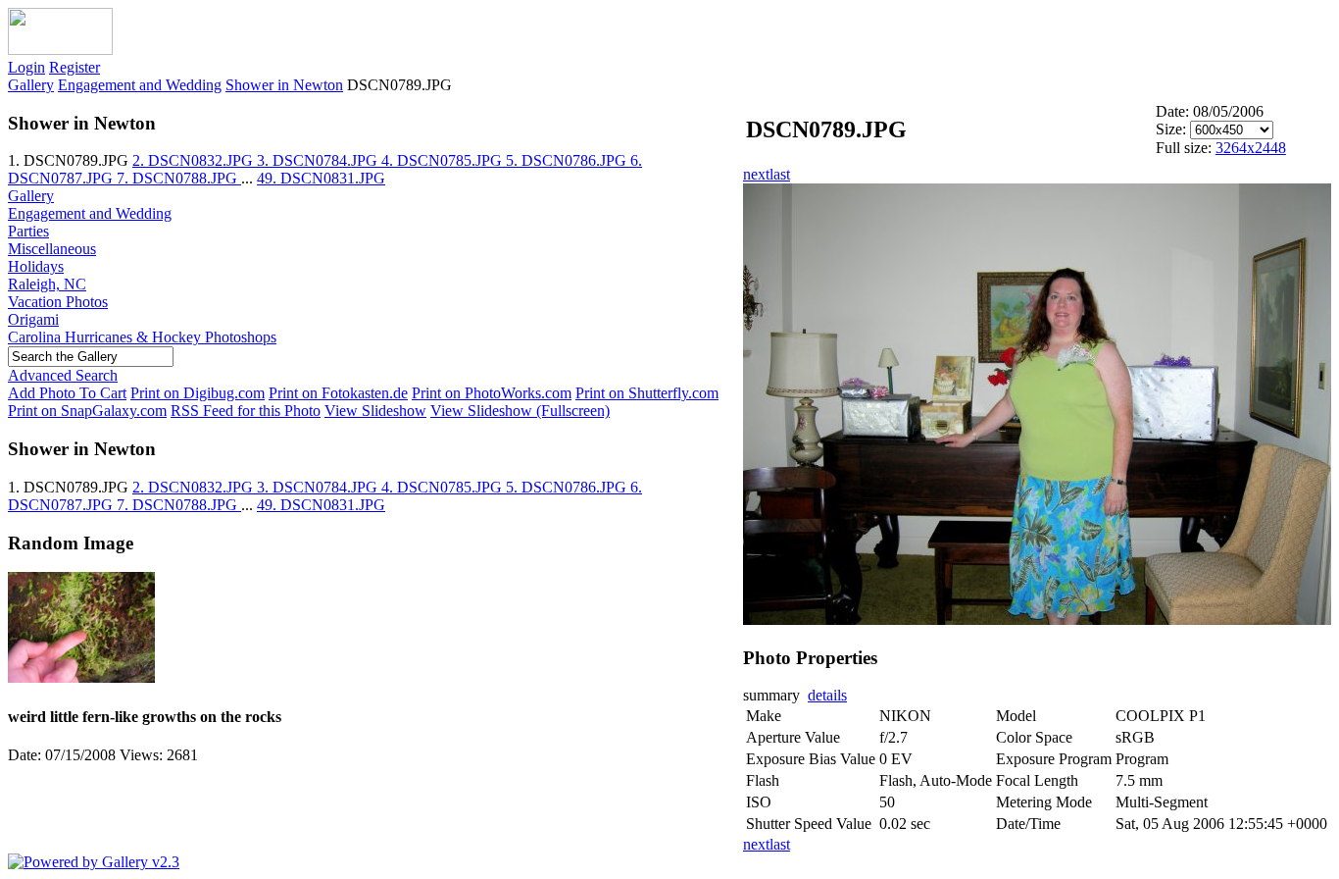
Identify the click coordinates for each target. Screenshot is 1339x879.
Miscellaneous (52, 248)
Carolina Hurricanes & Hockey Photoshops (142, 337)
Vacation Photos (58, 301)
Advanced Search (63, 375)
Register (74, 67)
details (827, 695)
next (756, 174)
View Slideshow (375, 410)
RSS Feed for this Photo (246, 410)
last (779, 174)
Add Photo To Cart (67, 393)
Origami (33, 319)
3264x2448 (1250, 147)
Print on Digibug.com (197, 393)
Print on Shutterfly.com (647, 393)
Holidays (36, 266)
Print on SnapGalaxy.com (87, 410)
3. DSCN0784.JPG (319, 160)
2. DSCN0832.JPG (194, 160)
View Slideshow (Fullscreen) (520, 410)
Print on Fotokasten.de (338, 393)
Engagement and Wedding (140, 85)
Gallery (31, 85)
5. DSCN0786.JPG (568, 160)
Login (26, 67)
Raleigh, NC (47, 284)
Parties (28, 231)
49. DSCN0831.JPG (321, 178)
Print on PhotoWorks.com (491, 393)
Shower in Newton (284, 85)
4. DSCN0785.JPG (443, 160)
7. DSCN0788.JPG (179, 178)
